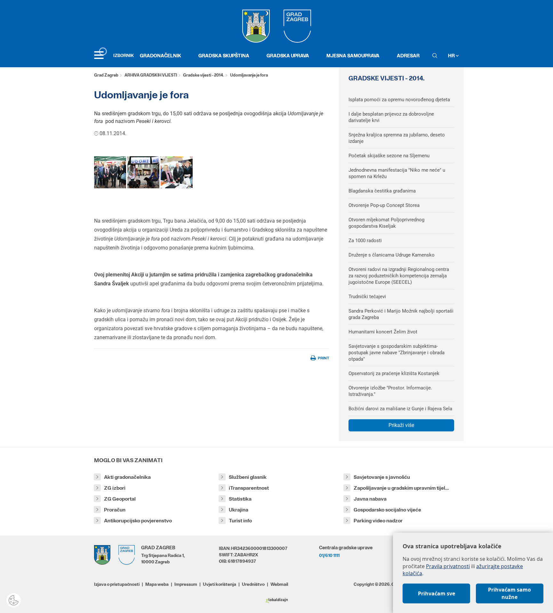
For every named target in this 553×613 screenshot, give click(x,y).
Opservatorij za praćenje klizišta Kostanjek (394, 373)
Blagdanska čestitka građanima (382, 191)
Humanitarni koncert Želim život (383, 332)
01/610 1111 (329, 555)
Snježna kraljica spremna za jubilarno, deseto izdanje (397, 138)
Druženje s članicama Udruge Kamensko (392, 255)
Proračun (114, 509)
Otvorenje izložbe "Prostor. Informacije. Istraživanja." (390, 391)
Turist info (240, 520)
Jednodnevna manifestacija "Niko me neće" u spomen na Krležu (397, 173)
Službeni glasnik (248, 477)
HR (452, 55)
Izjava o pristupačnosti (117, 584)
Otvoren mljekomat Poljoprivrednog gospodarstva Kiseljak (386, 223)
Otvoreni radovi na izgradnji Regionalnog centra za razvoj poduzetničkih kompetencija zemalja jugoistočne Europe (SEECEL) (399, 275)
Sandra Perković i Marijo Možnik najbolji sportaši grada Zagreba (401, 314)
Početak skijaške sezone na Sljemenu (389, 156)
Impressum (185, 584)
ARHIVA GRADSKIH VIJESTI (150, 75)
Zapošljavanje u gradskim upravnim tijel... (401, 488)
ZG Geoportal (120, 499)
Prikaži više (401, 425)
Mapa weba (157, 584)
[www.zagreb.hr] (110, 172)
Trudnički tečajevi (367, 296)
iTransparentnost (249, 488)
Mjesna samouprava (353, 55)
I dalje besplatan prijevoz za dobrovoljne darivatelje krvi (391, 117)
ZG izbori (114, 488)
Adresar (408, 55)
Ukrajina (238, 509)
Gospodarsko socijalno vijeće (387, 509)
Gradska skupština (223, 55)
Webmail (279, 584)
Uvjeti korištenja (219, 584)
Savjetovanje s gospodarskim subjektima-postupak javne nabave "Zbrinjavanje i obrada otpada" (397, 352)
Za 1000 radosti (365, 240)
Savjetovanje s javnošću (382, 477)
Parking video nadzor (378, 520)
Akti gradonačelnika (127, 477)
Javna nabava (370, 499)
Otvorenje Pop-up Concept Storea (384, 205)
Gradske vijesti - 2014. (203, 75)
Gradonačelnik (160, 55)
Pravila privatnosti (448, 566)
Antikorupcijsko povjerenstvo (138, 520)
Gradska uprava (288, 55)
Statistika (240, 499)
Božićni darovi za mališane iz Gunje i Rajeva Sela (400, 409)
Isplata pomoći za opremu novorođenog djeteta (399, 99)
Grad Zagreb (106, 75)
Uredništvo (253, 584)
